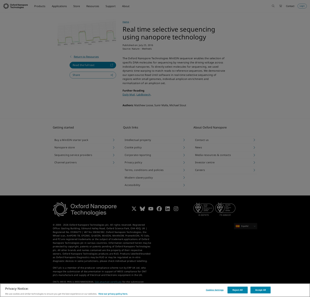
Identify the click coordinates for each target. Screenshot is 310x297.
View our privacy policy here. (113, 293)
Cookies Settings (215, 289)
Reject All (237, 289)
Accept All (260, 289)
